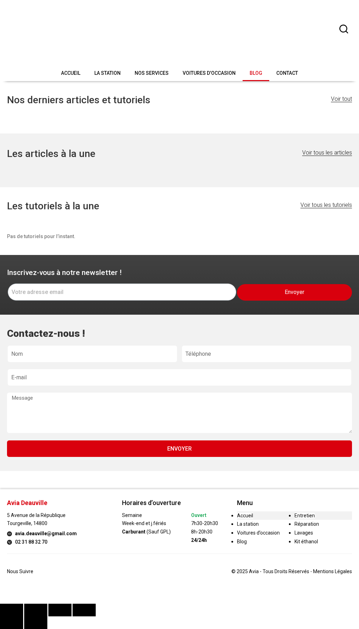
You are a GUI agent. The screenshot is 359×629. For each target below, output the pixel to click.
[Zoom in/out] (84, 610)
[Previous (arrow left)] (11, 622)
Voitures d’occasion (209, 73)
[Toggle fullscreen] (60, 610)
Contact (287, 73)
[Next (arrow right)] (35, 622)
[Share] (35, 610)
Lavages (303, 533)
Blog (256, 73)
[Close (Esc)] (11, 610)
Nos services (152, 73)
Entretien (304, 515)
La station (107, 73)
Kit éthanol (306, 541)
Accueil (70, 73)
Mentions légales (332, 571)
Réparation (306, 524)
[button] (341, 99)
